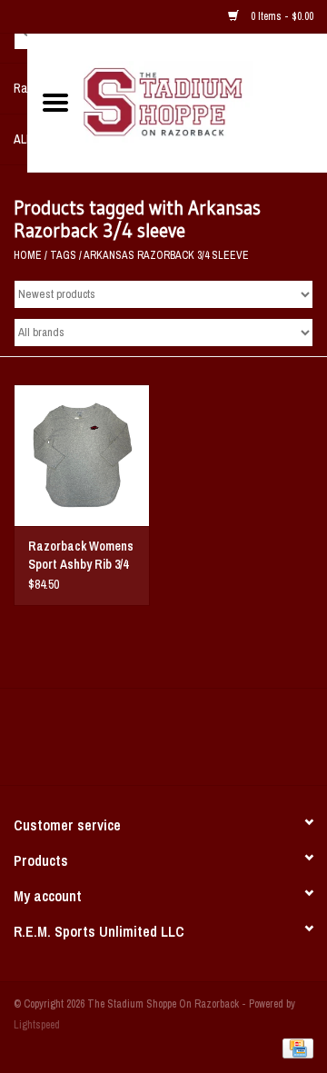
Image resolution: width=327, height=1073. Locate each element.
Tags (63, 255)
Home (28, 255)
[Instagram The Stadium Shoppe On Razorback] (227, 743)
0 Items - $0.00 (280, 16)
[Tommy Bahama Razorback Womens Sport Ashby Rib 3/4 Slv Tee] (82, 455)
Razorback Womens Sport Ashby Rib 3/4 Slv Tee (81, 555)
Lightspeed (37, 1025)
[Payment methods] (294, 1047)
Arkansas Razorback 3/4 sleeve (166, 255)
